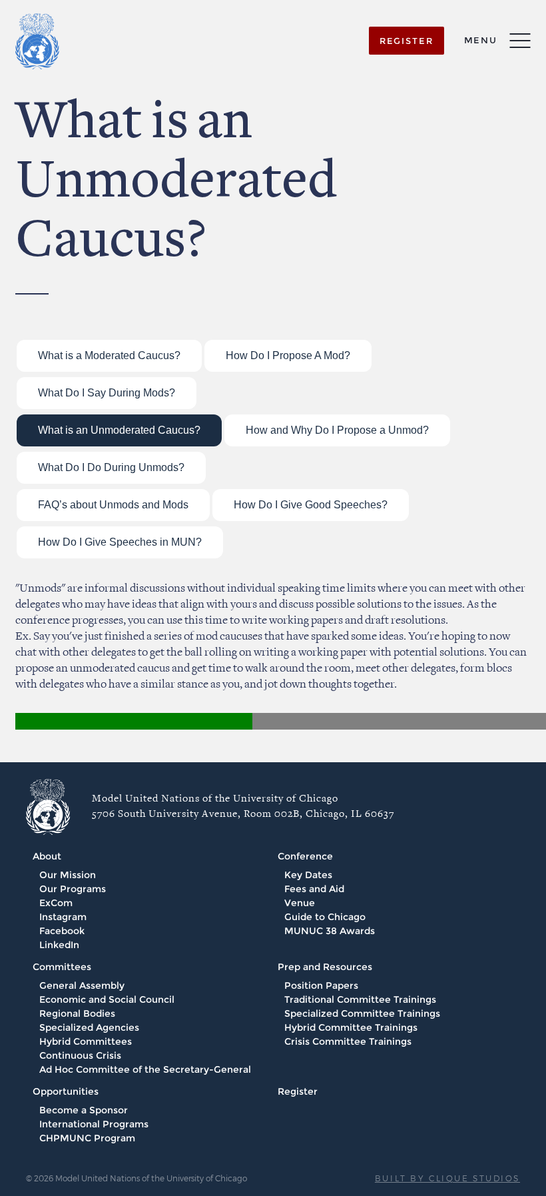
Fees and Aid (314, 889)
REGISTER (406, 40)
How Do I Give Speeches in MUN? (120, 542)
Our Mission (67, 875)
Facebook (62, 931)
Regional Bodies (77, 1013)
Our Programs (72, 889)
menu (480, 40)
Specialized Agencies (89, 1027)
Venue (299, 903)
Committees (62, 967)
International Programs (93, 1124)
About (47, 856)
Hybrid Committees (85, 1041)
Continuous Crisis (80, 1055)
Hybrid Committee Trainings (350, 1027)
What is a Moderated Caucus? (109, 355)
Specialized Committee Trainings (362, 1013)
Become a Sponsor (83, 1110)
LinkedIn (59, 945)
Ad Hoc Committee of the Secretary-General (145, 1069)
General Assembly (82, 985)
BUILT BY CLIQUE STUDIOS (447, 1178)
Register (298, 1091)
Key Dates (308, 875)
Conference (305, 856)
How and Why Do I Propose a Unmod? (337, 430)
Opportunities (66, 1091)
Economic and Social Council (106, 999)
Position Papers (321, 985)
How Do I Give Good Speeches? (311, 504)
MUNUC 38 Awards (329, 931)
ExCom (56, 903)
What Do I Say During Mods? (106, 392)
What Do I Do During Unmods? (111, 467)
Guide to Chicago (325, 917)
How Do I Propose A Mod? (288, 355)
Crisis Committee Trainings (347, 1041)
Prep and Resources (325, 967)
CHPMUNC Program (87, 1138)
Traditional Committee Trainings (360, 999)
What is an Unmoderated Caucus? (119, 430)
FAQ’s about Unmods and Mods (113, 504)
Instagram (63, 917)
